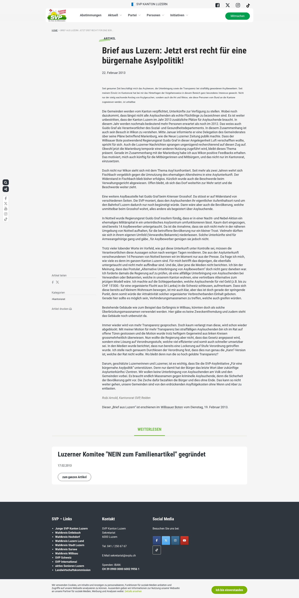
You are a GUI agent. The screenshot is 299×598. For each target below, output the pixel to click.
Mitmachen (237, 16)
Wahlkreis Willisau (66, 553)
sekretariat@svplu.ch (123, 555)
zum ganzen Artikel (74, 477)
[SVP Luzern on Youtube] (184, 540)
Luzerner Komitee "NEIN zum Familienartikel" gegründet (132, 454)
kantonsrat (59, 299)
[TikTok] (157, 550)
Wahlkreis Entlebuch (68, 532)
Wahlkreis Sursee (66, 549)
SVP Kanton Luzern (151, 4)
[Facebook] (157, 540)
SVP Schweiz (63, 557)
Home (55, 30)
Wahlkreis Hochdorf (67, 536)
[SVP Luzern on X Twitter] (166, 540)
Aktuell (113, 15)
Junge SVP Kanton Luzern (71, 528)
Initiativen (177, 15)
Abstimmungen (90, 15)
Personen (153, 15)
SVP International (66, 561)
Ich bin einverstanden (229, 590)
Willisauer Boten (172, 407)
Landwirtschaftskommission (72, 570)
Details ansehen (133, 591)
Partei (132, 15)
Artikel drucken (60, 309)
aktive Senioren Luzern (69, 566)
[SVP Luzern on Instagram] (175, 540)
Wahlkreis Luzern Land (69, 541)
